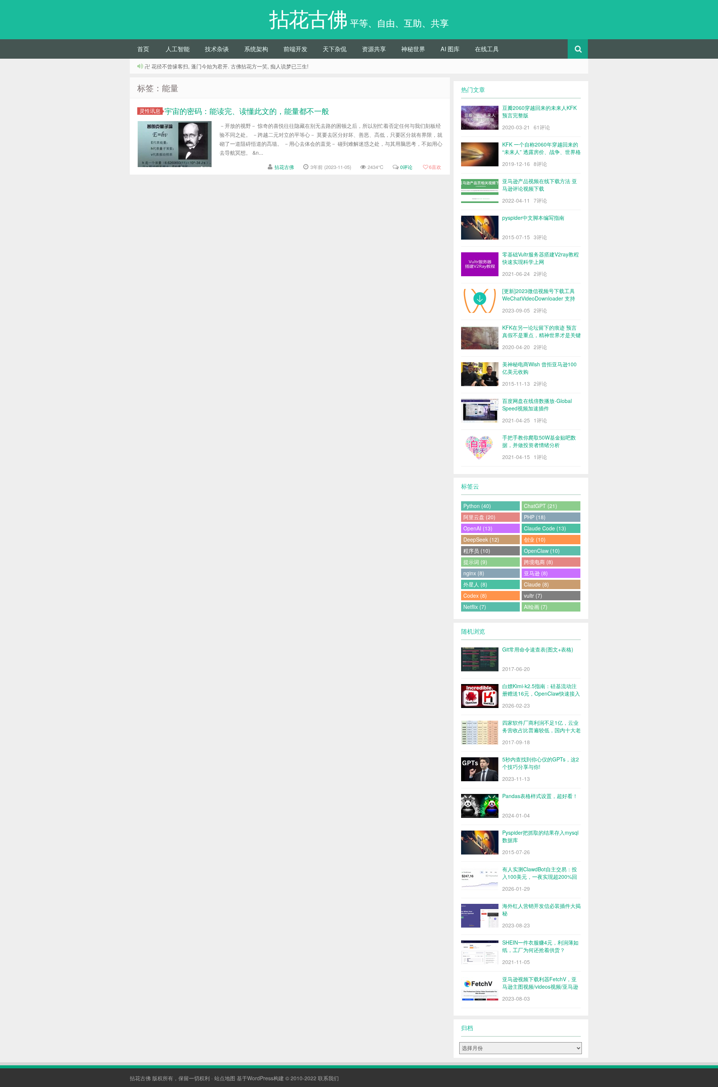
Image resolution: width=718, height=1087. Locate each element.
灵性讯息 (149, 110)
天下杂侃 (335, 48)
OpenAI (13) (478, 528)
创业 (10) (535, 539)
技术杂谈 (217, 48)
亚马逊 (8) (536, 573)
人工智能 (178, 48)
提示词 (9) (475, 562)
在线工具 (487, 48)
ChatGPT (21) (540, 505)
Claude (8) (536, 584)
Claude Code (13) (545, 528)
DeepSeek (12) (481, 539)
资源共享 (374, 48)
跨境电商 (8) (538, 562)
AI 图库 (450, 48)
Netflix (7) (474, 606)
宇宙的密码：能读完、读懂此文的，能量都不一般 (247, 110)
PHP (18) (535, 517)
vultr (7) (533, 595)
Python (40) (477, 505)
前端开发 (295, 48)
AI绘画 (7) (535, 606)
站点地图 (224, 1078)
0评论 (406, 166)
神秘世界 (413, 48)
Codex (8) (475, 595)
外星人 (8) (475, 584)
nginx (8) (473, 573)
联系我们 (328, 1078)
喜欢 (435, 166)
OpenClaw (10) (542, 550)
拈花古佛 (284, 166)
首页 (143, 48)
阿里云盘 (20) (479, 517)
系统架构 (256, 48)
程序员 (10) (476, 550)
